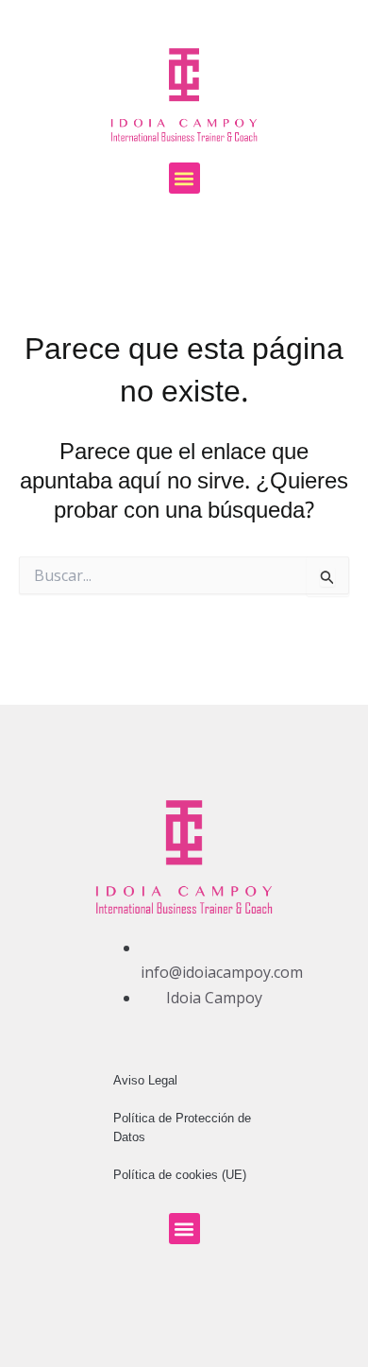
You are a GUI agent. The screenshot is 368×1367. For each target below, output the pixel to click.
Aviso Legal (145, 1080)
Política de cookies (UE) (179, 1175)
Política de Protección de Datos (182, 1127)
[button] (184, 178)
